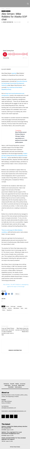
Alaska (7, 306)
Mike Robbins (16, 308)
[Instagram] (7, 416)
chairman (4, 308)
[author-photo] (15, 348)
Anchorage (13, 306)
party (26, 308)
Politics (3, 310)
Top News (8, 11)
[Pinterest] (10, 25)
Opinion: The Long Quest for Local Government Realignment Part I (12, 432)
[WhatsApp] (13, 25)
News (22, 308)
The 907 (3, 441)
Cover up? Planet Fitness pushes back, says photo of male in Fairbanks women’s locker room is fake (8, 332)
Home (3, 8)
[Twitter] (6, 25)
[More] (17, 25)
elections (10, 308)
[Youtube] (15, 416)
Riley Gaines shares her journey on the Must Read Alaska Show (22, 330)
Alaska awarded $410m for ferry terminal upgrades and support (14, 438)
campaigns (19, 306)
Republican (9, 310)
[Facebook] (3, 25)
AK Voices (8, 8)
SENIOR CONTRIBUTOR (8, 22)
